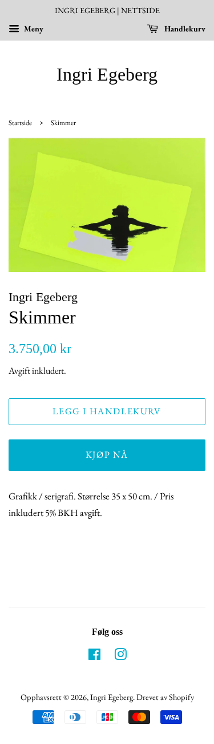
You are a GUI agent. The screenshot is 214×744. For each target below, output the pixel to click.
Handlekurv (184, 28)
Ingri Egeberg (107, 74)
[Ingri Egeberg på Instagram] (120, 656)
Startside (20, 122)
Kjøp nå (107, 455)
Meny (32, 28)
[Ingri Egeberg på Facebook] (94, 656)
